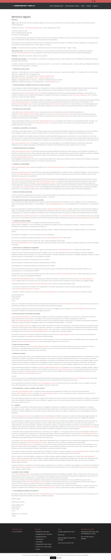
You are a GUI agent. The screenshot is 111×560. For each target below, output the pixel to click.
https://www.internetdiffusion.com (28, 78)
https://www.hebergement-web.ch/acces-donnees (25, 288)
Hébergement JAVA (41, 536)
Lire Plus (58, 557)
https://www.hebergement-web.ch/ (34, 28)
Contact (38, 549)
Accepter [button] (53, 557)
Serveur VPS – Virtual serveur (44, 546)
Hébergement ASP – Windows (44, 534)
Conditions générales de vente (66, 531)
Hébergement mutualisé (42, 531)
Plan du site (61, 535)
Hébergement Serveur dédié (43, 544)
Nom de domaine (69, 6)
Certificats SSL (40, 539)
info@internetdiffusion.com (46, 76)
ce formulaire (70, 292)
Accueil (51, 6)
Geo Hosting (39, 541)
